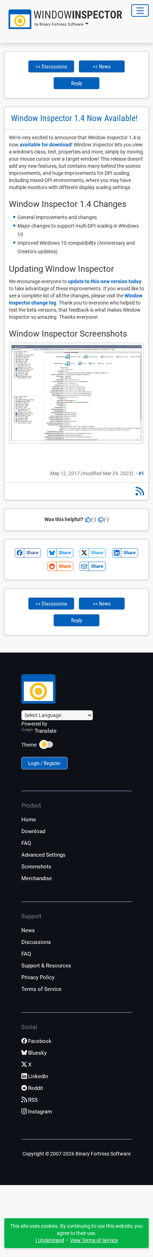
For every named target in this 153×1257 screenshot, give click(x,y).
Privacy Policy (37, 977)
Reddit (35, 1088)
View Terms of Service (94, 1240)
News (28, 930)
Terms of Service (41, 989)
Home (28, 819)
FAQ (26, 843)
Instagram (40, 1111)
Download (33, 831)
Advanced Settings (43, 855)
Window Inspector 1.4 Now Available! (74, 118)
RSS (33, 1100)
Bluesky (37, 1053)
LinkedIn (38, 1076)
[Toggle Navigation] (140, 10)
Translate (46, 731)
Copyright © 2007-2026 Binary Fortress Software (76, 1154)
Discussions (36, 942)
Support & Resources (46, 965)
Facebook (40, 1041)
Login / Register (44, 763)
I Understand (50, 1240)
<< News (102, 66)
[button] (62, 19)
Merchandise (36, 878)
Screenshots (36, 866)
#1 (141, 473)
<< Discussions (51, 66)
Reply (76, 83)
